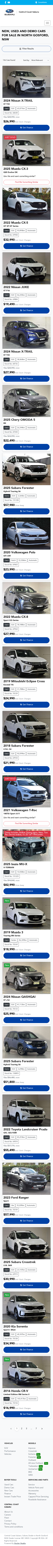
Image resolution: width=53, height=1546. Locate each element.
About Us (8, 1512)
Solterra (31, 1454)
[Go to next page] (42, 1428)
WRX (30, 1475)
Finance (7, 1494)
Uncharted (32, 1469)
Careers (7, 1515)
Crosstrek (32, 1451)
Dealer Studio (20, 1543)
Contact (8, 1521)
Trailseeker (33, 1466)
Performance (10, 1451)
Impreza (31, 1448)
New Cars (8, 1491)
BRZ (30, 1472)
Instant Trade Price (12, 1497)
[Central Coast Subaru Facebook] (6, 2)
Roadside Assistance (37, 1500)
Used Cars (8, 1485)
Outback (32, 1460)
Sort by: (26, 60)
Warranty (32, 1494)
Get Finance (28, 128)
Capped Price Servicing (38, 1497)
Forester (32, 1457)
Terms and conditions (13, 1527)
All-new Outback (35, 1463)
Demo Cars (9, 1488)
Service (31, 1485)
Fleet (6, 1518)
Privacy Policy (10, 1524)
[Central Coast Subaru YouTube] (9, 2)
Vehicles (7, 1454)
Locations (42, 2)
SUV (6, 1448)
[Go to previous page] (11, 1428)
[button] (47, 22)
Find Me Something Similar (26, 182)
